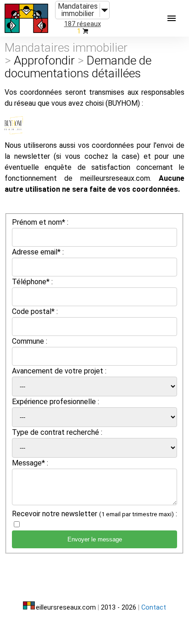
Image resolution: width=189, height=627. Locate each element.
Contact (153, 607)
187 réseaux (82, 24)
